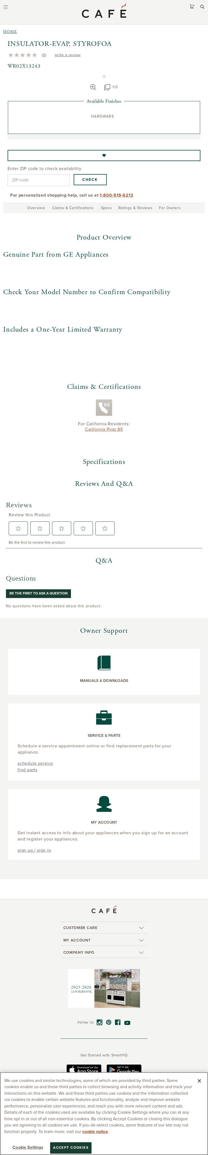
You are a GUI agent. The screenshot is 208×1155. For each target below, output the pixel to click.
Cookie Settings (27, 1147)
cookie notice (95, 1131)
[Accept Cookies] (199, 1081)
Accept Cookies (71, 1147)
